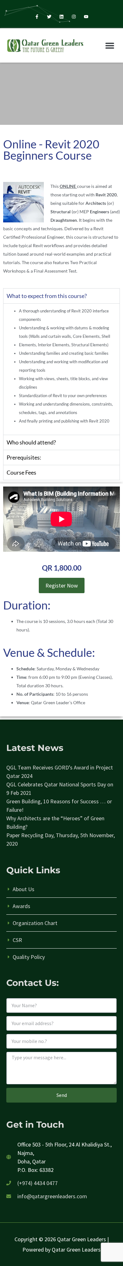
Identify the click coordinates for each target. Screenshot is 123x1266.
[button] (109, 45)
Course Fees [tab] (21, 472)
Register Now (61, 585)
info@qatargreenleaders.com (52, 1196)
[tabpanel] (61, 369)
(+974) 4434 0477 (37, 1183)
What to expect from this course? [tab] (47, 295)
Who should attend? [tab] (31, 442)
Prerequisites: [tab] (24, 457)
